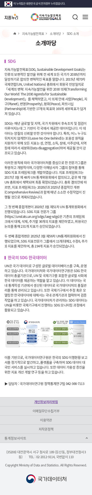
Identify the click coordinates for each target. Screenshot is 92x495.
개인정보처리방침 (46, 401)
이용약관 (46, 420)
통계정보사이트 (15, 438)
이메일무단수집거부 (46, 410)
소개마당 (55, 33)
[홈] (14, 33)
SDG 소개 (73, 33)
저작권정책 (46, 429)
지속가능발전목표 (33, 33)
